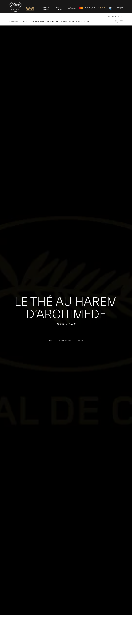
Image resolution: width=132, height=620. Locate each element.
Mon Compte (111, 16)
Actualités (13, 21)
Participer (73, 21)
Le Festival (24, 21)
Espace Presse (84, 21)
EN (122, 16)
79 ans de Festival (37, 21)
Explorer (63, 21)
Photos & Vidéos (52, 21)
